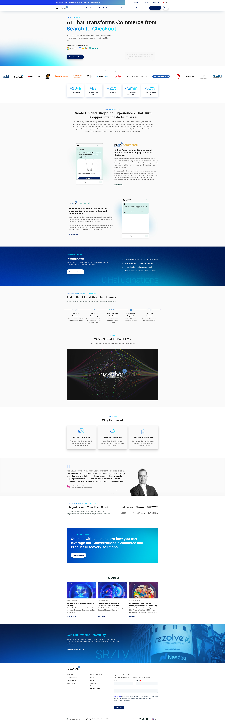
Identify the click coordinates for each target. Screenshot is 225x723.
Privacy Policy (87, 719)
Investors (93, 683)
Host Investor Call (87, 2)
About (92, 677)
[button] (110, 492)
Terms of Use (105, 719)
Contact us (93, 686)
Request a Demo (95, 688)
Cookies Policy (96, 719)
